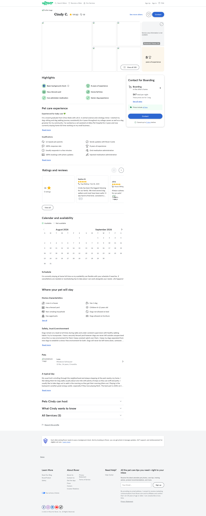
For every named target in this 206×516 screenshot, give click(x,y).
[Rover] (47, 3)
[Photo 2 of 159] (104, 34)
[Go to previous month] (44, 229)
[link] (83, 362)
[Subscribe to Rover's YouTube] (57, 507)
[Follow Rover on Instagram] (48, 507)
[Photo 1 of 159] (67, 47)
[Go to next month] (122, 229)
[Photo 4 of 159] (129, 34)
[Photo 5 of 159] (129, 59)
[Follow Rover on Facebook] (44, 507)
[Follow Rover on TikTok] (61, 507)
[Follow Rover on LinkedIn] (52, 507)
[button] (89, 3)
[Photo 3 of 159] (104, 59)
